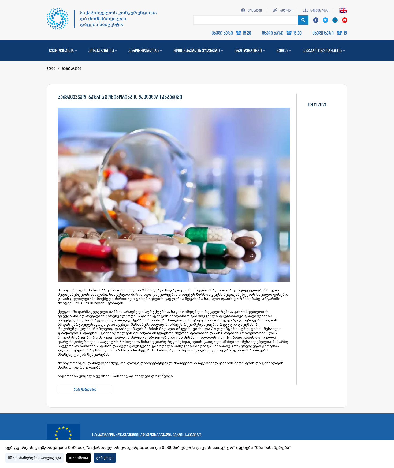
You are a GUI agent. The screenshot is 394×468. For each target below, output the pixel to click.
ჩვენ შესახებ (61, 51)
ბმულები (286, 10)
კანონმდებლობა (143, 51)
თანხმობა (78, 458)
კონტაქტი (254, 10)
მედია (282, 51)
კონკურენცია (101, 51)
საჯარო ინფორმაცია (322, 51)
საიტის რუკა (319, 10)
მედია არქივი (71, 68)
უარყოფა (105, 458)
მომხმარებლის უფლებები (196, 51)
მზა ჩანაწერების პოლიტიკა (34, 458)
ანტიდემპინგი (248, 51)
